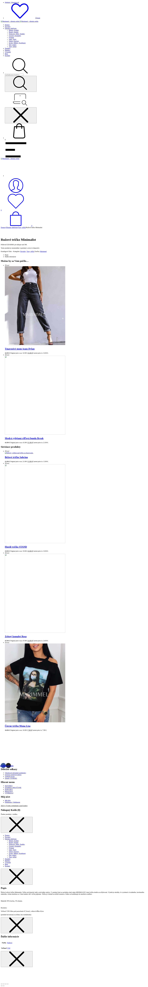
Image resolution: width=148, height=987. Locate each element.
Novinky (7, 26)
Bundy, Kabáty (14, 32)
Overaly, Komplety (15, 36)
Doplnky (7, 48)
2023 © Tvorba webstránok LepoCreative (14, 806)
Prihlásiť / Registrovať (12, 2)
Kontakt (7, 55)
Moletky (7, 50)
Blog (6, 54)
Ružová (9, 943)
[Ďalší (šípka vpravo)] (3, 985)
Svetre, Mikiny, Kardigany (17, 43)
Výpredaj (8, 52)
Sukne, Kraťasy (14, 41)
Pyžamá (11, 37)
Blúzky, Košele (14, 30)
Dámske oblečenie (11, 28)
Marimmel (43, 251)
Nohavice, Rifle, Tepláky (17, 34)
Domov (7, 25)
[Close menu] (21, 115)
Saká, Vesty (12, 39)
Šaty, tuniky (12, 45)
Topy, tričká (12, 46)
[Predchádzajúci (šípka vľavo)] (1, 985)
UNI (8, 948)
